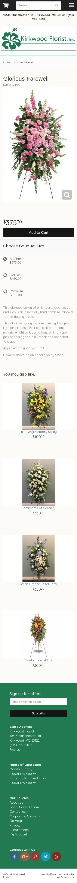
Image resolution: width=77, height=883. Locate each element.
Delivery (16, 821)
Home (6, 62)
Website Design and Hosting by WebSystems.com (58, 875)
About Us (16, 802)
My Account (18, 834)
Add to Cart (38, 232)
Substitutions (19, 830)
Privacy (15, 825)
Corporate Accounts (25, 816)
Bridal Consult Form (24, 807)
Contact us (18, 812)
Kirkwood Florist (38, 39)
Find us (15, 750)
